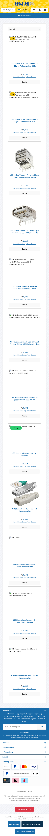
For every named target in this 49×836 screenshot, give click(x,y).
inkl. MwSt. (24, 10)
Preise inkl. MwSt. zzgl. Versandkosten (24, 77)
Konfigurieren (14, 824)
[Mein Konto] (39, 10)
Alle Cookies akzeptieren (25, 831)
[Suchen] (34, 10)
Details (24, 82)
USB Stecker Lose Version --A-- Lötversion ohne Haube (24, 565)
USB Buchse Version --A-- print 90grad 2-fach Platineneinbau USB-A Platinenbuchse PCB (24, 176)
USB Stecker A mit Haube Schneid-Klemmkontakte (25, 510)
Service (5, 757)
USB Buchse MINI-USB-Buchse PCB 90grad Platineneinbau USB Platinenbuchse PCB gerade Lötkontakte (24, 120)
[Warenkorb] (45, 10)
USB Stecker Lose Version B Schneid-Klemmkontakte (24, 677)
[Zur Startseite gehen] (24, 4)
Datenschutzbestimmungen (18, 735)
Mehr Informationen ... (29, 819)
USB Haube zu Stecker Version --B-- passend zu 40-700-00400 (24, 399)
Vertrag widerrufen (24, 809)
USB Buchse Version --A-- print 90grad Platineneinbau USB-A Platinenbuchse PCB (24, 232)
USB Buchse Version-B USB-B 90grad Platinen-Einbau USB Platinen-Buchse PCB (24, 343)
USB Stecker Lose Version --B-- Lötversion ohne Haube (24, 621)
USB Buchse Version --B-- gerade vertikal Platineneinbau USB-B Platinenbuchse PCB (24, 287)
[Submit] (41, 727)
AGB (12, 737)
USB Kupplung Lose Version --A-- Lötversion (24, 454)
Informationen (8, 752)
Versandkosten (35, 796)
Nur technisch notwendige (32, 824)
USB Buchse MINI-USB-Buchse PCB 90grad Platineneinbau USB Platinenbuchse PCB (24, 65)
